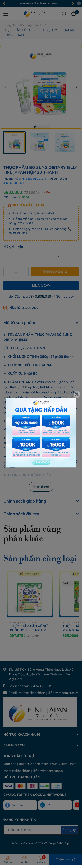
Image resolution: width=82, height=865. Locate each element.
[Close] (77, 394)
